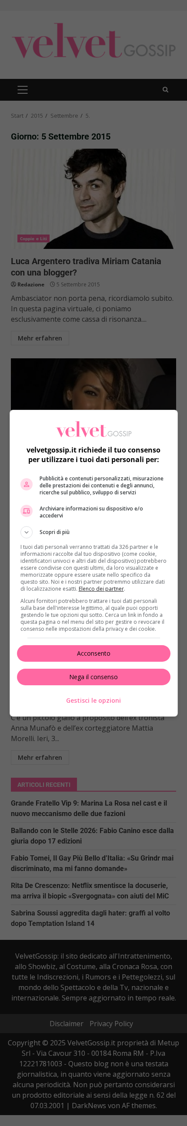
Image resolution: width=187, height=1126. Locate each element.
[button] (93, 532)
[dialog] (94, 563)
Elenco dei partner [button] (101, 588)
